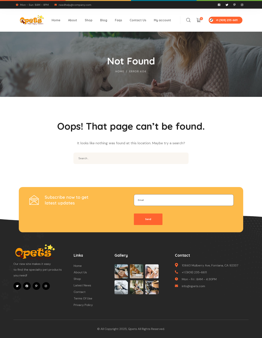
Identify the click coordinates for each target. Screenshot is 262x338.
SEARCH (182, 158)
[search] (188, 20)
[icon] (219, 5)
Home (119, 71)
